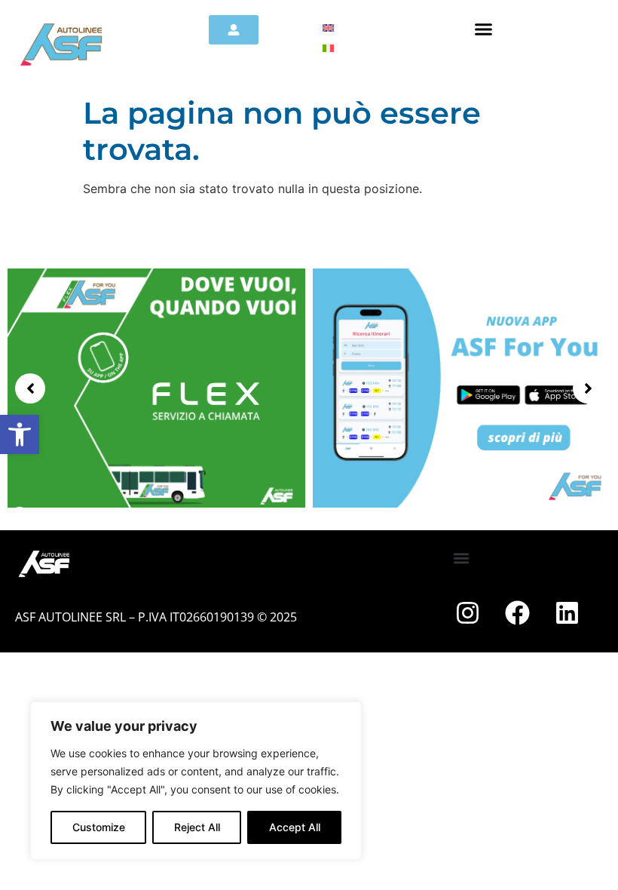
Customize (98, 827)
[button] (19, 434)
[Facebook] (518, 612)
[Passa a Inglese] (328, 27)
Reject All (197, 827)
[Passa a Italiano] (328, 47)
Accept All (294, 827)
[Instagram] (468, 612)
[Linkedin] (567, 612)
